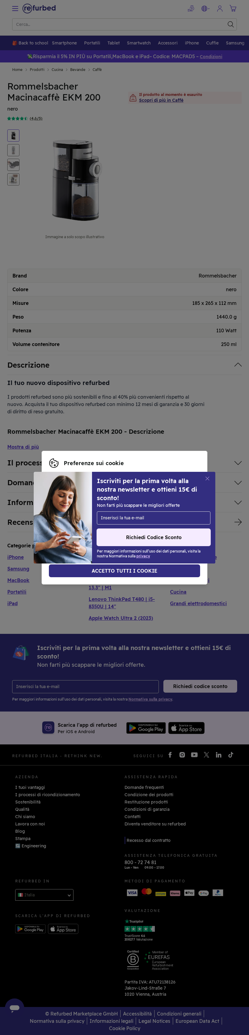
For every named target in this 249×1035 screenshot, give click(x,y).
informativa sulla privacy (128, 521)
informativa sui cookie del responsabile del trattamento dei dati (116, 527)
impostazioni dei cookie (144, 514)
